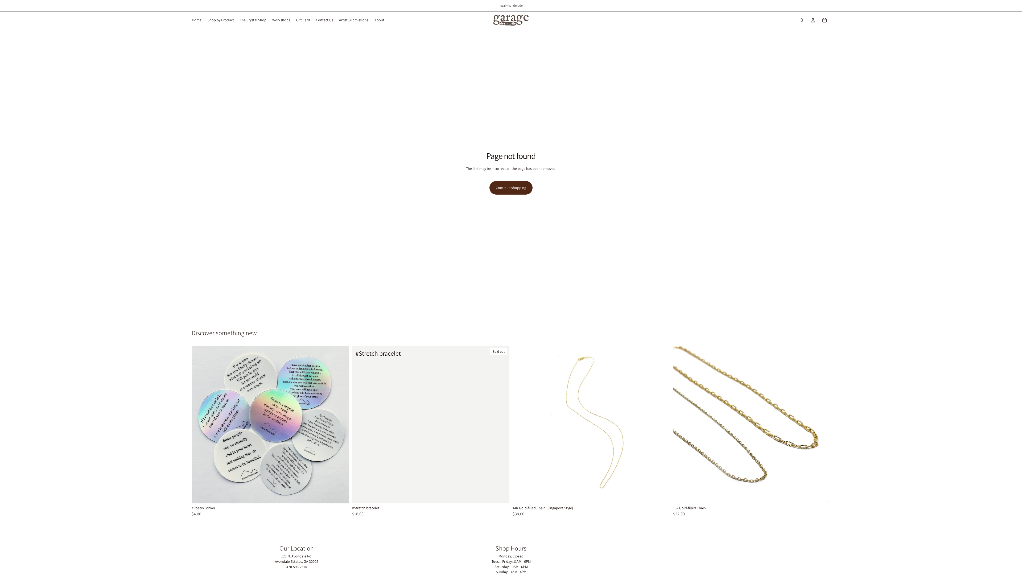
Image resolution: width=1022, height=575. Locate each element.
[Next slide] (822, 424)
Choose (826, 494)
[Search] (801, 20)
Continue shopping (511, 187)
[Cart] (824, 20)
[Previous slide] (681, 424)
